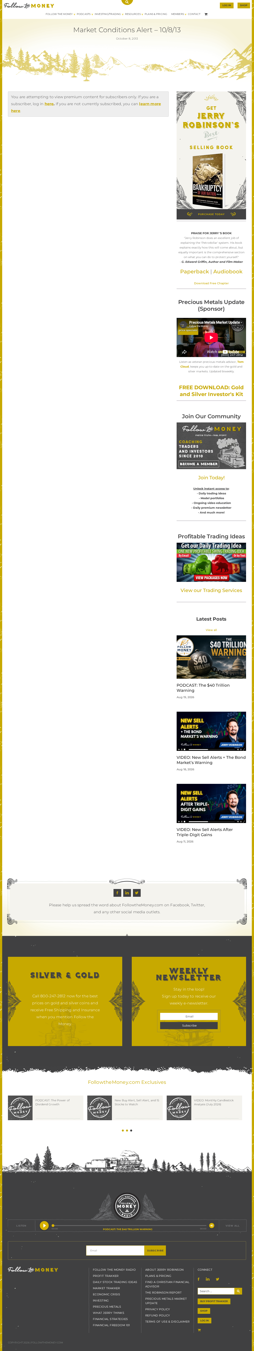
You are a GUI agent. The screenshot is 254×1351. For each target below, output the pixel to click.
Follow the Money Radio (114, 1269)
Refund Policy (157, 1315)
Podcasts (84, 14)
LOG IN (204, 1320)
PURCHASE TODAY (211, 214)
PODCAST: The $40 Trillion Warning (203, 688)
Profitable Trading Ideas (211, 536)
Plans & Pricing (156, 14)
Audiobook (227, 271)
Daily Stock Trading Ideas (115, 1282)
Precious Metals (107, 1306)
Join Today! (211, 477)
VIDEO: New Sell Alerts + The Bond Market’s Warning (211, 760)
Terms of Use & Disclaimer (167, 1321)
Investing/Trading (108, 14)
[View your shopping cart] (206, 14)
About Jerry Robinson (164, 1269)
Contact (194, 14)
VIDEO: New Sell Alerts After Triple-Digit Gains (205, 832)
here (49, 104)
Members (177, 14)
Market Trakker (106, 1288)
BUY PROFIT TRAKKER (214, 1301)
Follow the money (33, 1269)
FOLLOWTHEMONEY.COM (47, 1342)
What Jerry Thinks (108, 1313)
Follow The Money (59, 14)
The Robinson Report (163, 1292)
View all (211, 630)
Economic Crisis (106, 1294)
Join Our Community (211, 416)
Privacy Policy (157, 1309)
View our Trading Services (211, 590)
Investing (101, 1300)
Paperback (194, 271)
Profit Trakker (106, 1276)
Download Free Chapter (211, 283)
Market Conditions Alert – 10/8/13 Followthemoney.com (29, 5)
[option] (47, 1114)
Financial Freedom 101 (111, 1325)
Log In (226, 5)
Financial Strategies (110, 1319)
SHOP (243, 5)
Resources (133, 14)
